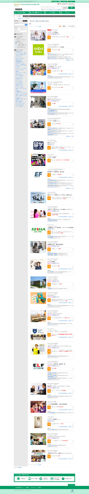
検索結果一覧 (20, 18)
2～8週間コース (56, 174)
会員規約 (27, 487)
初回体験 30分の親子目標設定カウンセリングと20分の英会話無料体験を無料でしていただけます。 (61, 300)
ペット (18, 97)
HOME (59, 4)
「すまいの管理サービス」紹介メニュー (21, 55)
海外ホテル (19, 74)
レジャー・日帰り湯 (21, 64)
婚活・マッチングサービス (21, 89)
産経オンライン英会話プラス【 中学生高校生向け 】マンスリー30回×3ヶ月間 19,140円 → (61, 198)
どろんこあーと (50, 305)
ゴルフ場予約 (19, 82)
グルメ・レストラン (21, 68)
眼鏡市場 (59, 9)
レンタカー (63, 9)
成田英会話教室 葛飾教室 (52, 254)
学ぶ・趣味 (19, 101)
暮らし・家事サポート (21, 95)
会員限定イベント (20, 62)
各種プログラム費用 (57, 406)
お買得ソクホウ (19, 78)
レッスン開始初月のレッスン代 (59, 440)
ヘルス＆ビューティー (21, 92)
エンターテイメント (20, 72)
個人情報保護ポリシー (19, 487)
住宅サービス (19, 100)
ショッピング (19, 87)
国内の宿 (19, 51)
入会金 (53, 103)
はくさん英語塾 (50, 271)
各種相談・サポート (21, 98)
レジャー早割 (49, 9)
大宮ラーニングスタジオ (52, 54)
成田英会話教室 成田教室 (52, 253)
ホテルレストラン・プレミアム (21, 66)
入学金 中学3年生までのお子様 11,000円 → (59, 36)
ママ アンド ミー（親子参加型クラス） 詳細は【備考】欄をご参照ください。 (61, 351)
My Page (71, 4)
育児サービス (19, 84)
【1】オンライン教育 (61, 335)
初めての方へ (65, 4)
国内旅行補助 (19, 61)
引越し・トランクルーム (21, 94)
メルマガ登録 (63, 1)
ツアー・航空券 (20, 75)
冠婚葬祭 (19, 91)
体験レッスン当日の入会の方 (58, 390)
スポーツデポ (54, 9)
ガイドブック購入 (20, 58)
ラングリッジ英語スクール (52, 429)
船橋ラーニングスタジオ (52, 58)
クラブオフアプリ (20, 104)
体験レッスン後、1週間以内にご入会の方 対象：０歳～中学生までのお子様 (61, 232)
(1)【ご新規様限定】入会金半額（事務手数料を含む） (60, 214)
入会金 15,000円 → (55, 455)
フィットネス (19, 81)
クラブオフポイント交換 (21, 52)
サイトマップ (33, 487)
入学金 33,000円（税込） (57, 87)
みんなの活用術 (19, 105)
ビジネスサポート (20, 102)
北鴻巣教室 (50, 288)
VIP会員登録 (55, 1)
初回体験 (53, 368)
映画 (17, 71)
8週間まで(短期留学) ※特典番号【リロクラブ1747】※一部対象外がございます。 (61, 148)
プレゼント (18, 57)
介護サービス (19, 85)
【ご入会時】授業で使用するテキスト (60, 317)
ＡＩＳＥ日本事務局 (51, 412)
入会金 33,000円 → (55, 49)
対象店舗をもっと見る (70, 60)
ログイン (71, 1)
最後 (40, 26)
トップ (15, 18)
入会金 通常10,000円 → (57, 423)
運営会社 (39, 487)
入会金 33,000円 (56, 123)
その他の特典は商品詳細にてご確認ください (66, 73)
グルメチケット (19, 69)
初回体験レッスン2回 (56, 248)
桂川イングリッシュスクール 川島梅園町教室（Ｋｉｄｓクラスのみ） (52, 110)
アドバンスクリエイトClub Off (22, 1)
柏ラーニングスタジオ (52, 57)
